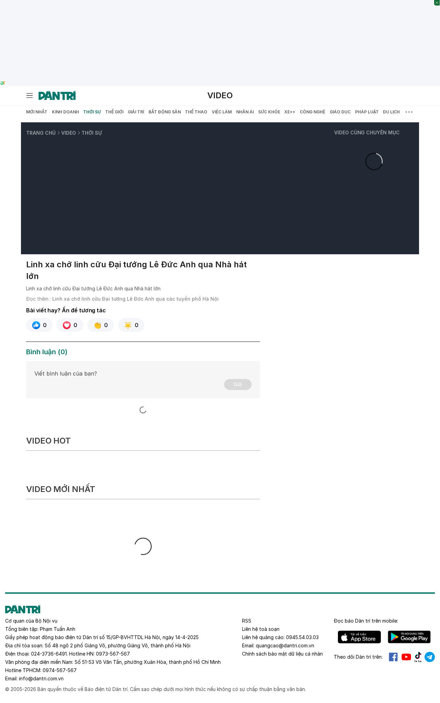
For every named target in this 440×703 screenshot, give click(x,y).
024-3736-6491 (49, 654)
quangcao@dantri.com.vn (285, 645)
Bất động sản (164, 111)
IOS (359, 637)
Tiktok (418, 657)
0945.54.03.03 (302, 637)
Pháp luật (367, 111)
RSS (246, 621)
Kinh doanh (65, 111)
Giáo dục (340, 111)
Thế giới (114, 111)
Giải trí (136, 111)
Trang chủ (41, 133)
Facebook (393, 657)
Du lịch (391, 111)
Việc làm (222, 111)
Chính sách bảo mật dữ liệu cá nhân (282, 654)
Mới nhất (36, 111)
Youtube (406, 657)
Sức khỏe (269, 111)
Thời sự (92, 111)
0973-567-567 (113, 654)
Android (409, 637)
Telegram (430, 657)
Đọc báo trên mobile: (366, 621)
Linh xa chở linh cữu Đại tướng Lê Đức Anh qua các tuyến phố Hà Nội (135, 299)
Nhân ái (245, 111)
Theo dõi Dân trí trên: (358, 657)
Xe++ (289, 111)
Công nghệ (312, 111)
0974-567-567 (60, 670)
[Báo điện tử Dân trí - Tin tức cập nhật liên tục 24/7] (57, 95)
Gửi (238, 384)
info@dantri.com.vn (41, 678)
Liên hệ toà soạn (260, 629)
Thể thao (196, 111)
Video (220, 95)
